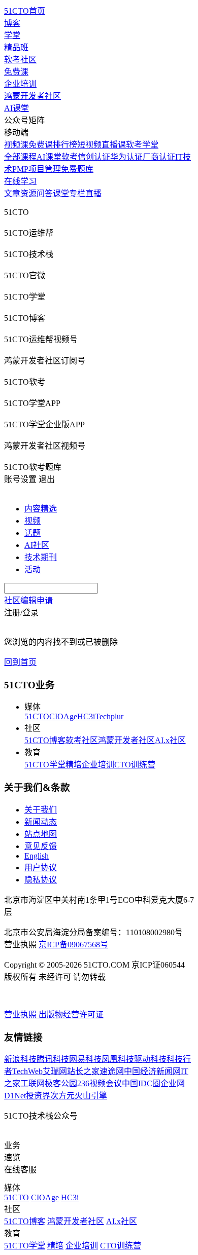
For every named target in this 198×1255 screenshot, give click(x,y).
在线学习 (20, 181)
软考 (69, 157)
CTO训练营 (134, 764)
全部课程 (20, 157)
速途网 (112, 1071)
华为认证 (126, 157)
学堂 (12, 35)
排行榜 (65, 144)
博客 (12, 23)
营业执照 (21, 1014)
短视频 (89, 144)
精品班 (16, 47)
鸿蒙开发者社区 (32, 96)
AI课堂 (16, 108)
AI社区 (36, 545)
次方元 (62, 1095)
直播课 (114, 144)
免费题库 (77, 169)
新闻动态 (40, 822)
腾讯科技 (53, 1059)
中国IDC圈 (141, 1083)
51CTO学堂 (44, 764)
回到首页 (20, 662)
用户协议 (40, 867)
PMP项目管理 (36, 169)
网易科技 (85, 1059)
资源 (28, 193)
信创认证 (94, 157)
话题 (32, 533)
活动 (32, 569)
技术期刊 (40, 557)
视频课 (16, 144)
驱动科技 (150, 1059)
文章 (12, 193)
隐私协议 (40, 879)
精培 (73, 764)
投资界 (38, 1095)
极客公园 (61, 1083)
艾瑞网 (55, 1071)
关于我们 (40, 809)
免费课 (16, 71)
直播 (93, 193)
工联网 (32, 1083)
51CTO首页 (24, 11)
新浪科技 (20, 1059)
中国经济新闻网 (152, 1071)
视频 (32, 520)
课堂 (61, 193)
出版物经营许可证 (71, 1014)
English (36, 856)
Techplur (109, 716)
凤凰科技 (118, 1059)
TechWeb (27, 1071)
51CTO (36, 716)
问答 (45, 193)
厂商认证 (159, 157)
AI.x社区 (170, 740)
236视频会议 (99, 1083)
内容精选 (40, 508)
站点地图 (40, 834)
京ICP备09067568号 (73, 944)
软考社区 (20, 59)
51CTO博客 (44, 740)
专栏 (77, 193)
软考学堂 (142, 144)
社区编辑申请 (28, 600)
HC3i (86, 716)
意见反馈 (40, 846)
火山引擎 (91, 1095)
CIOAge (63, 716)
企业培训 (20, 84)
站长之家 (83, 1071)
